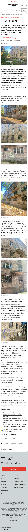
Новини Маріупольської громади (14, 443)
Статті (11, 10)
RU (22, 5)
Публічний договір (14, 517)
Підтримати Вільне (19, 481)
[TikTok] (20, 463)
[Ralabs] (6, 529)
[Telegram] (16, 463)
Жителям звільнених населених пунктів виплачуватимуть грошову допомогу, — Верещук (15, 420)
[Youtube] (2, 463)
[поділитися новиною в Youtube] (2, 21)
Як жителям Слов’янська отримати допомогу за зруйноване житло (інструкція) (13, 414)
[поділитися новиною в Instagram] (9, 21)
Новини (5, 10)
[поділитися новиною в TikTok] (16, 21)
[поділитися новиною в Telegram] (13, 21)
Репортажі (4, 487)
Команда (16, 478)
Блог (2, 493)
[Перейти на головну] (13, 5)
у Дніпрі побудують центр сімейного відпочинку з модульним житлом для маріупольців (13, 402)
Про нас (17, 10)
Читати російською (7, 38)
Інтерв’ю (3, 484)
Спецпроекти (5, 490)
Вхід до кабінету (18, 487)
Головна (3, 14)
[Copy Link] (14, 438)
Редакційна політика (19, 484)
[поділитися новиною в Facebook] (5, 21)
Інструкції (3, 481)
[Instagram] (11, 463)
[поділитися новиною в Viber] (10, 438)
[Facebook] (7, 463)
